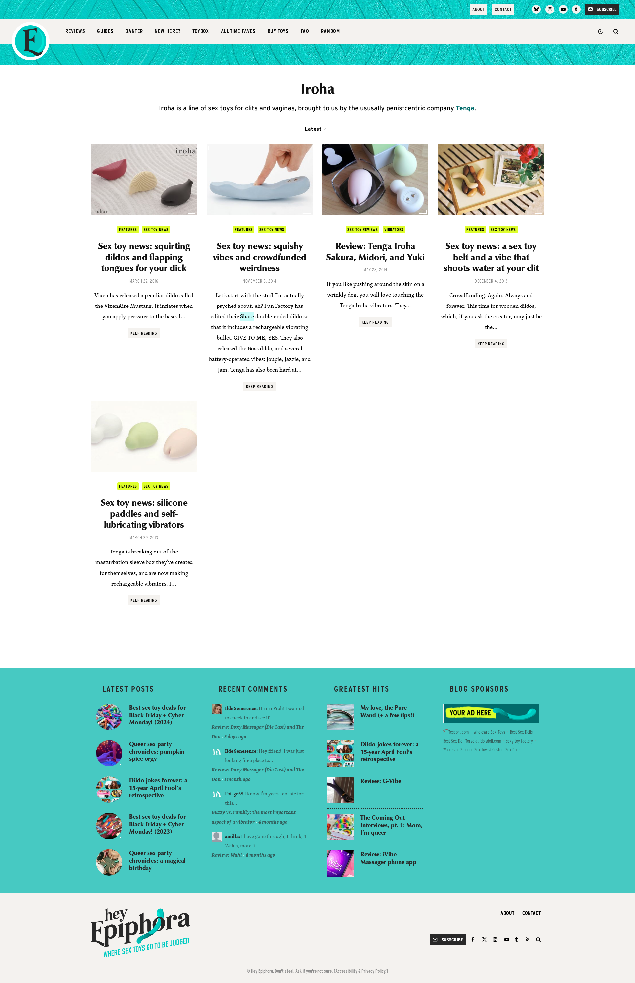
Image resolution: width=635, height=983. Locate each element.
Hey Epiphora (262, 971)
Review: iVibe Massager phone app (388, 857)
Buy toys (278, 31)
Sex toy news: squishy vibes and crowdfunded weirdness (259, 256)
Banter (134, 31)
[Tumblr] (576, 9)
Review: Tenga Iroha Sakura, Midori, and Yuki (375, 251)
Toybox (200, 31)
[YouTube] (563, 9)
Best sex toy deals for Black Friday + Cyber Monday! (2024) (157, 715)
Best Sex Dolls (521, 732)
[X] (484, 939)
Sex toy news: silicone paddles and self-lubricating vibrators (144, 513)
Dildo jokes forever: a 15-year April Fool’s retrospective (158, 787)
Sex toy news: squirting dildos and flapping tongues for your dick (144, 256)
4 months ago (273, 822)
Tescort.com (458, 732)
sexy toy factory (519, 741)
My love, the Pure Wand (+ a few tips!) (387, 711)
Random (330, 31)
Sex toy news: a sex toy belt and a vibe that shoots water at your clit (491, 256)
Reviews (75, 31)
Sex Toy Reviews (362, 229)
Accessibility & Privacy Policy (360, 971)
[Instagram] (549, 9)
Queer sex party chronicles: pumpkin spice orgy (156, 751)
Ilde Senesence (240, 708)
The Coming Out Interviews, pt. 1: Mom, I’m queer (391, 825)
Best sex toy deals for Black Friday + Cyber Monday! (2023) (157, 824)
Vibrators (393, 229)
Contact (503, 9)
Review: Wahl (227, 855)
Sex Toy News (156, 229)
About (478, 9)
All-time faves (238, 31)
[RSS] (527, 939)
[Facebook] (474, 939)
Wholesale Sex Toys (489, 732)
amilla (232, 836)
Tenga (465, 108)
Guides (105, 31)
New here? (168, 31)
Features (128, 229)
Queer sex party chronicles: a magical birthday (157, 860)
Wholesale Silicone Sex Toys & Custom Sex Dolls (481, 749)
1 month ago (237, 779)
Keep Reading (143, 333)
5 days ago (235, 736)
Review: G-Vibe (380, 781)
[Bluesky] (536, 9)
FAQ (305, 31)
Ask (298, 971)
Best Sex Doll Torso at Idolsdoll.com (472, 741)
